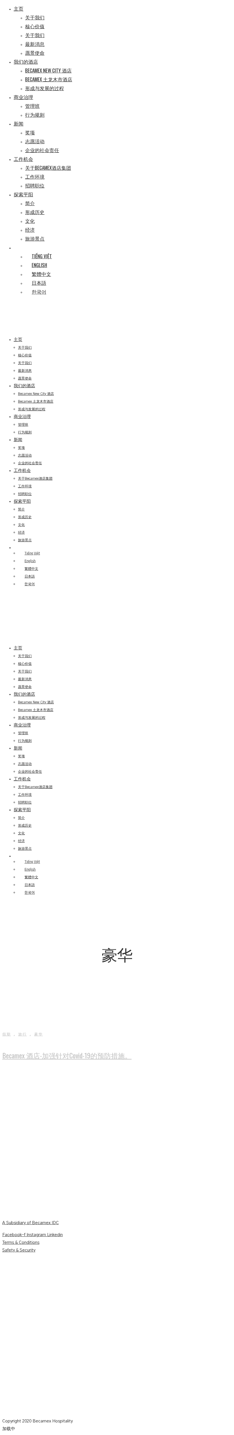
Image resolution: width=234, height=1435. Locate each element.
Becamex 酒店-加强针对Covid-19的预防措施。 (67, 1055)
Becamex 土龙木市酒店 (48, 79)
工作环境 (35, 176)
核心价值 (35, 26)
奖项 (30, 132)
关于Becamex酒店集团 (48, 167)
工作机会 (23, 158)
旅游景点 (35, 238)
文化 (30, 220)
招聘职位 (35, 185)
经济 (30, 229)
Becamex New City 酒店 (48, 70)
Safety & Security (18, 1250)
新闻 (18, 123)
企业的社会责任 (42, 150)
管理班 (32, 105)
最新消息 (35, 43)
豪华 (38, 1034)
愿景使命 (35, 52)
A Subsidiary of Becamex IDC (30, 1223)
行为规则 (35, 114)
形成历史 (35, 211)
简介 (30, 203)
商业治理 (23, 96)
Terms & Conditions (20, 1242)
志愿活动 (35, 141)
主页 (18, 8)
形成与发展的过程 (44, 88)
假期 (6, 1034)
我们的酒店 (26, 61)
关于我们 (35, 17)
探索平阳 (23, 194)
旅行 (22, 1034)
